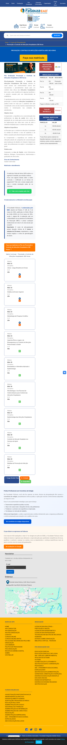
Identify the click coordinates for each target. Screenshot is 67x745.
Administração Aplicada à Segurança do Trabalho (14, 705)
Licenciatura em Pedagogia (45, 632)
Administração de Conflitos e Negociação (16, 712)
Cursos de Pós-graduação (18, 42)
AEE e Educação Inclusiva (14, 721)
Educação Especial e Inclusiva (46, 653)
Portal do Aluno (55, 3)
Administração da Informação (16, 708)
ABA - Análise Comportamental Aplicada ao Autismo (46, 656)
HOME (7, 626)
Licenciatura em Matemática (45, 630)
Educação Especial (42, 651)
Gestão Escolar (41, 684)
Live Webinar (9, 645)
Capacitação (47, 3)
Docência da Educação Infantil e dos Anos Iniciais (47, 677)
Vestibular (9, 655)
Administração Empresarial (15, 715)
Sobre (13, 3)
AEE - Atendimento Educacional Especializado (46, 668)
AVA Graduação (10, 630)
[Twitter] (31, 729)
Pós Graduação (11, 649)
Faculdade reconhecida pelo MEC (17, 640)
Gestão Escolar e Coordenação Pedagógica (47, 664)
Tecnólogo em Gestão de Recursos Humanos (48, 635)
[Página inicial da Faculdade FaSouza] (34, 10)
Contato (8, 634)
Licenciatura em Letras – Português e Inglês (44, 627)
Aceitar (39, 742)
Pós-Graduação (29, 3)
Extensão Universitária (38, 3)
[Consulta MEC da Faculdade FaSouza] (33, 18)
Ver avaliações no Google (13, 546)
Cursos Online (10, 636)
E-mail (12, 564)
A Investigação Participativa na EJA (18, 694)
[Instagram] (35, 729)
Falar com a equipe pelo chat (20, 191)
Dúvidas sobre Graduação (45, 638)
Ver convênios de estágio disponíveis (17, 521)
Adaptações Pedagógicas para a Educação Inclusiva (17, 701)
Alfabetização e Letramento (45, 661)
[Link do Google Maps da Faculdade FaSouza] (33, 601)
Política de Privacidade (13, 647)
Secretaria (62, 3)
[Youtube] (40, 729)
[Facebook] (26, 729)
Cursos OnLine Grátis (13, 638)
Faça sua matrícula (33, 58)
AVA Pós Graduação (12, 632)
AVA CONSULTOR (10, 628)
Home (7, 3)
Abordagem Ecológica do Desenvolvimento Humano (14, 697)
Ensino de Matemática (43, 680)
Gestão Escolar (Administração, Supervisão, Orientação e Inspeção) (48, 673)
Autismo (38, 659)
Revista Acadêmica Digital (14, 651)
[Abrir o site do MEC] (58, 67)
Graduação (20, 3)
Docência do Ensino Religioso (46, 682)
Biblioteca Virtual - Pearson (45, 640)
